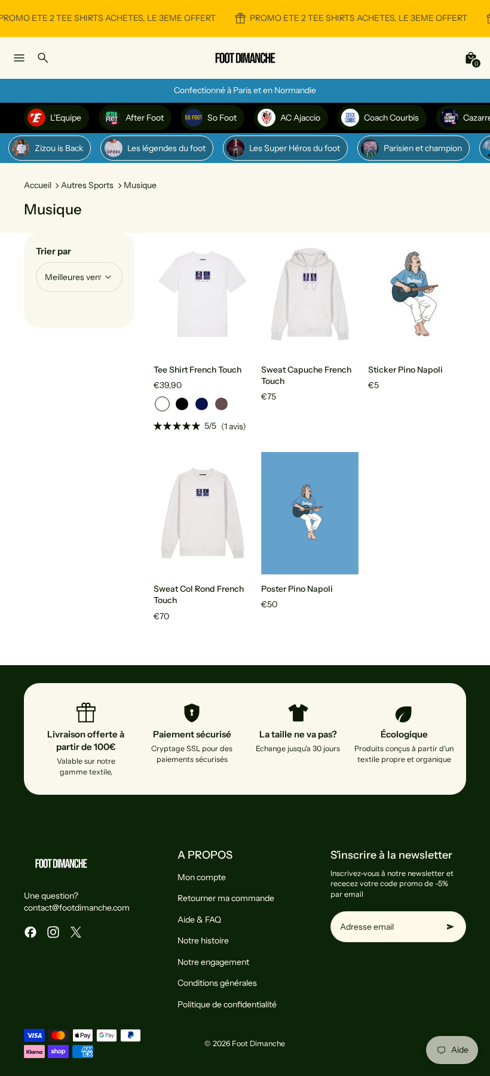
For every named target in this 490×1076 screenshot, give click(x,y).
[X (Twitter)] (75, 932)
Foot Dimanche (258, 1043)
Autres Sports (87, 185)
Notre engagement (213, 962)
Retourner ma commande (225, 898)
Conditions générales (217, 982)
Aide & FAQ (199, 919)
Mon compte (201, 877)
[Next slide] (234, 294)
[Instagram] (53, 932)
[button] (162, 404)
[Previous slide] (171, 294)
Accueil (37, 185)
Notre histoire (203, 940)
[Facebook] (30, 932)
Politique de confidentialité (227, 1004)
